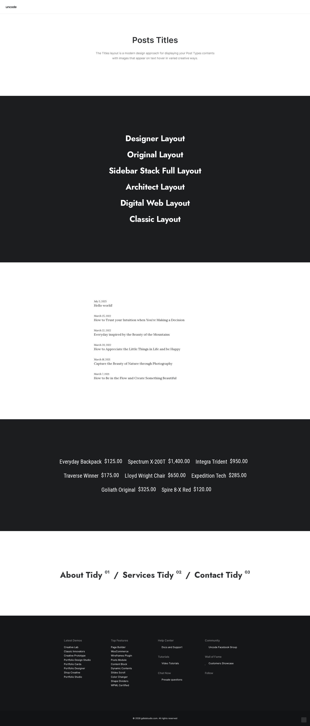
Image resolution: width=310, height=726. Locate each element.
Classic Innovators (74, 651)
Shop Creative (72, 672)
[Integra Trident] (222, 461)
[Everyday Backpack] (92, 461)
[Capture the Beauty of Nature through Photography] (155, 362)
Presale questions (172, 679)
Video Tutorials (170, 663)
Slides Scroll (118, 672)
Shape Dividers (119, 681)
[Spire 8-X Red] (185, 489)
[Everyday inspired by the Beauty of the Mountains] (155, 333)
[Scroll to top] (303, 719)
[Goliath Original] (129, 489)
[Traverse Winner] (91, 475)
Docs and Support (172, 647)
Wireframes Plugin (121, 655)
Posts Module (119, 659)
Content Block (119, 664)
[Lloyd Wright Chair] (155, 475)
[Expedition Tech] (218, 475)
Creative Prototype (75, 655)
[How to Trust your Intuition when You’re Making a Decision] (155, 319)
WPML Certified (120, 685)
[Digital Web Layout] (155, 203)
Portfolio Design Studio (77, 659)
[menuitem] (286, 7)
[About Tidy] (89, 575)
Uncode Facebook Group (223, 647)
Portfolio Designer (74, 668)
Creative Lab (71, 647)
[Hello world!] (155, 304)
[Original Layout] (155, 154)
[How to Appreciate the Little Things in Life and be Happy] (155, 348)
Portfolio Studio (73, 676)
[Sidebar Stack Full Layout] (155, 170)
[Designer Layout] (155, 138)
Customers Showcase (221, 663)
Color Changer (119, 676)
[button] (286, 7)
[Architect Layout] (155, 187)
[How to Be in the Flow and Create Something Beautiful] (155, 377)
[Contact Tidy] (220, 573)
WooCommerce (120, 651)
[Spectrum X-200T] (159, 461)
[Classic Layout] (155, 219)
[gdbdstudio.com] (11, 7)
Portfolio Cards (72, 664)
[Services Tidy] (154, 573)
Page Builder (118, 647)
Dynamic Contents (121, 668)
